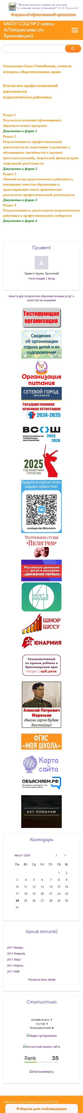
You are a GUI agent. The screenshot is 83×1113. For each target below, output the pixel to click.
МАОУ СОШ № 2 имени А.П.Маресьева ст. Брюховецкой (29, 30)
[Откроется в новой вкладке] (41, 399)
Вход (51, 278)
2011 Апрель (15, 965)
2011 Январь (15, 947)
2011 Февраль (16, 953)
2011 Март (14, 959)
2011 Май (13, 971)
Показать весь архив (41, 979)
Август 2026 (22, 855)
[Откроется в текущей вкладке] (43, 16)
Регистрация (36, 278)
